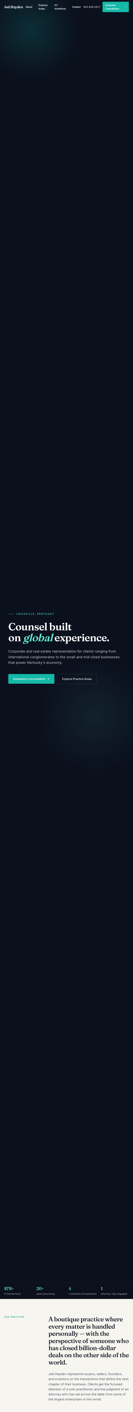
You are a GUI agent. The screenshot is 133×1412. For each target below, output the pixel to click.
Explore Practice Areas (77, 679)
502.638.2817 (91, 6)
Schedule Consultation (112, 7)
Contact (76, 6)
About (29, 6)
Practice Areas (42, 7)
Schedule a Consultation (29, 679)
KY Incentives (60, 7)
